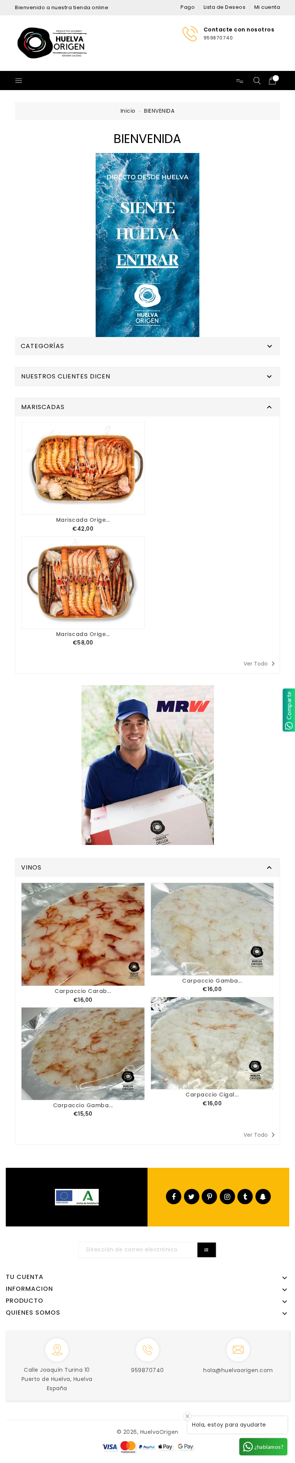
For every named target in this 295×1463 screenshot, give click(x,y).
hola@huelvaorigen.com (238, 1370)
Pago (188, 7)
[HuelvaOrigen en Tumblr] (245, 1196)
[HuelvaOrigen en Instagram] (227, 1196)
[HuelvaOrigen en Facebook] (174, 1196)
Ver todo (261, 663)
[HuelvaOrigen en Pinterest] (209, 1196)
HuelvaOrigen (159, 1432)
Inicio (128, 111)
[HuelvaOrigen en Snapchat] (263, 1196)
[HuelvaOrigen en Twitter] (191, 1196)
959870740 (147, 1370)
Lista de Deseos (225, 7)
